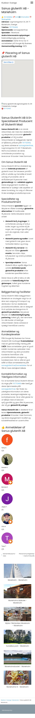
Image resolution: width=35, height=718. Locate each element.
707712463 (13, 27)
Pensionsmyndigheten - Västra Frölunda (26, 555)
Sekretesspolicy (7, 710)
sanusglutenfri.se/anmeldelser (14, 365)
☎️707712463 (6, 108)
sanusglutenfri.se (26, 145)
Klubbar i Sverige (9, 3)
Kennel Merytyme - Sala (9, 555)
